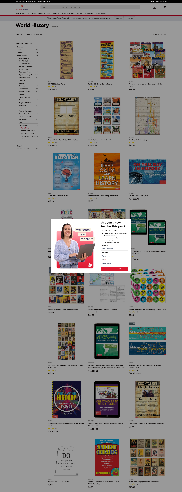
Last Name (104, 252)
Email (103, 260)
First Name (104, 245)
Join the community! (115, 269)
